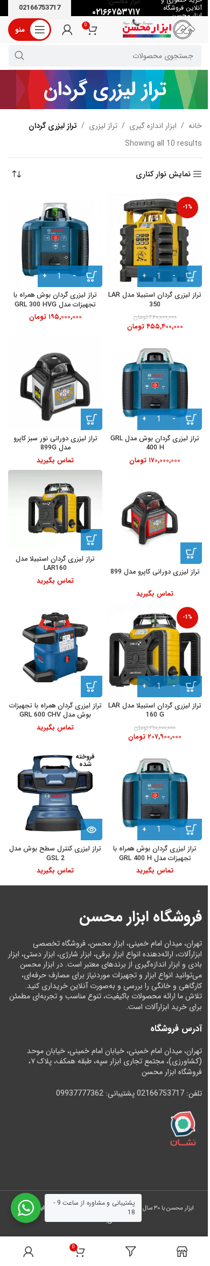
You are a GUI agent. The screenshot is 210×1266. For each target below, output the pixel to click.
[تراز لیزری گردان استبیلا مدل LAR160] (55, 510)
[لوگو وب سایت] (159, 29)
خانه (195, 126)
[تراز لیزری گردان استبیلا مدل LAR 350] (155, 240)
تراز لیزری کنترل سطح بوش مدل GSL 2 (55, 853)
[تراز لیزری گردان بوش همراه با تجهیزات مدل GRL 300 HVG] (55, 240)
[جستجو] (19, 56)
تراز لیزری (103, 126)
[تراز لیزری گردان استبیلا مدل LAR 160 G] (155, 650)
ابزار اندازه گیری (153, 126)
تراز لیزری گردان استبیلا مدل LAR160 (55, 564)
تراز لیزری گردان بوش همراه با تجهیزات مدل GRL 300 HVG (55, 300)
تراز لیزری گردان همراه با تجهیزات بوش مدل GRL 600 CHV (55, 710)
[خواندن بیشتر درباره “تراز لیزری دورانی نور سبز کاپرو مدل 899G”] (91, 419)
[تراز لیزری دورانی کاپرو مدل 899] (155, 517)
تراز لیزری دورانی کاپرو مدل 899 (155, 572)
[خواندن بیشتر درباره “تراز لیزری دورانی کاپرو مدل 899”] (191, 553)
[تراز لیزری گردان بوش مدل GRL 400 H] (155, 383)
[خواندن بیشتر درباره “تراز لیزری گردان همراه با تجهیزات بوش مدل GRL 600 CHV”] (91, 686)
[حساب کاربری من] (67, 29)
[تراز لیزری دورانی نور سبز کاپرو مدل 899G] (55, 383)
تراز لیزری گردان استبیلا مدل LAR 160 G (154, 710)
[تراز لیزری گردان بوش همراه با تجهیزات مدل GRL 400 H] (155, 793)
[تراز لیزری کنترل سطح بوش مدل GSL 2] (55, 793)
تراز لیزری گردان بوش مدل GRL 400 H (154, 443)
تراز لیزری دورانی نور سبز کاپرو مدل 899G (55, 443)
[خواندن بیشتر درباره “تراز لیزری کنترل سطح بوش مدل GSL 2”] (91, 829)
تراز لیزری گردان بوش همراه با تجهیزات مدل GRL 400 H (155, 853)
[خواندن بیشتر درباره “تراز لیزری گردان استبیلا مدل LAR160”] (91, 539)
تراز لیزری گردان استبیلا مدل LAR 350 (154, 300)
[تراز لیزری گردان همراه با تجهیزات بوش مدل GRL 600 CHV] (55, 650)
